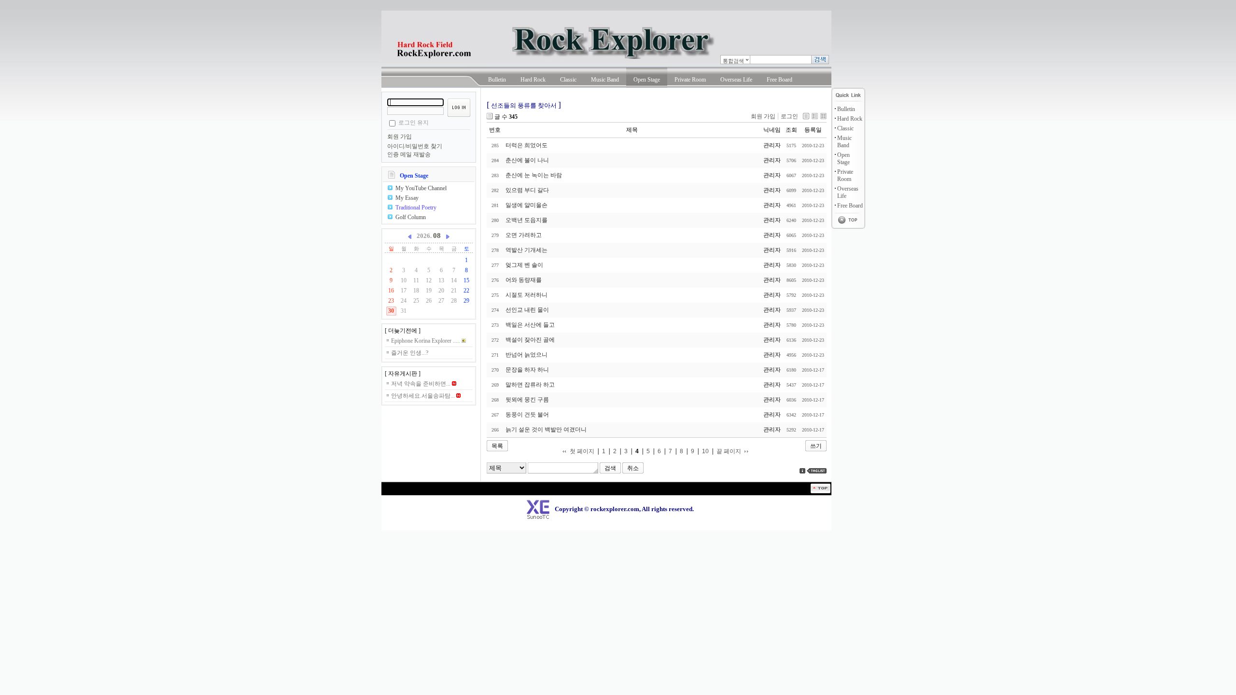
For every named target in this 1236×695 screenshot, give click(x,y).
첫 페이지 (582, 451)
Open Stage (646, 79)
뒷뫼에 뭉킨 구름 (527, 399)
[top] (820, 491)
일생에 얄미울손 (527, 205)
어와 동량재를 (524, 280)
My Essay (407, 198)
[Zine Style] (815, 116)
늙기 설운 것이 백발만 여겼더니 (546, 429)
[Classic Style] (806, 116)
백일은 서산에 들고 (530, 324)
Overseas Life (736, 79)
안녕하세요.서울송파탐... (423, 395)
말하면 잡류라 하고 (530, 384)
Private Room (690, 79)
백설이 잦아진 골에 (530, 339)
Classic (568, 79)
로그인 (789, 116)
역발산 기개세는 (527, 250)
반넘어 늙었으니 (527, 354)
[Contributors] (802, 470)
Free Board (779, 79)
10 (705, 451)
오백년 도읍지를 (527, 220)
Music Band (605, 79)
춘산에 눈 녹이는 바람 (534, 175)
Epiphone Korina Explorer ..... (426, 340)
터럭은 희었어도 (527, 145)
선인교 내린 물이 (527, 309)
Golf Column (410, 217)
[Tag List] (817, 470)
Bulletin (497, 79)
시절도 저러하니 (527, 295)
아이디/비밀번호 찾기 (414, 146)
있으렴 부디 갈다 (527, 190)
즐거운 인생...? (409, 352)
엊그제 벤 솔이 (524, 265)
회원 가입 (399, 136)
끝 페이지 (728, 451)
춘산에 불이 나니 (527, 160)
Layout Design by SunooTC (398, 496)
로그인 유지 (413, 122)
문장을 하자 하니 (527, 369)
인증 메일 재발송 (409, 154)
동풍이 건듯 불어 (527, 414)
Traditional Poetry (415, 207)
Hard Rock (533, 79)
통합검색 (733, 61)
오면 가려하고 (524, 235)
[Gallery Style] (823, 116)
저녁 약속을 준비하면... (421, 383)
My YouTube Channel (421, 188)
